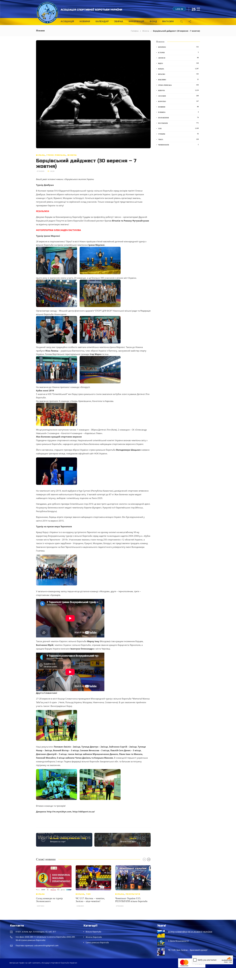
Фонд (153, 21)
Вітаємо (178, 74)
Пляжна (178, 112)
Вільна (40, 155)
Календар (102, 21)
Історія (178, 52)
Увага (133, 838)
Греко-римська (56, 155)
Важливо (178, 79)
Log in (179, 9)
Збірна (118, 21)
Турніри (178, 134)
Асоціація (67, 21)
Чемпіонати (178, 145)
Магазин (168, 21)
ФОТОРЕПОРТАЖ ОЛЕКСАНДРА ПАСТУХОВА (58, 230)
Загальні (178, 96)
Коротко (178, 101)
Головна (134, 31)
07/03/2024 (119, 906)
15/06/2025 (80, 906)
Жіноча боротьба (94, 937)
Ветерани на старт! (58, 842)
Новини (85, 21)
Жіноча (145, 31)
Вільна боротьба (93, 931)
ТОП (83, 838)
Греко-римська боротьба (97, 942)
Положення (178, 118)
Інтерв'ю (178, 47)
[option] (54, 887)
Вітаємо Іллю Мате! (128, 842)
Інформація (136, 21)
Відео (178, 63)
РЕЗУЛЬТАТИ (42, 211)
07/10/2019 (40, 171)
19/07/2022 (40, 906)
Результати (133, 894)
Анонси (178, 58)
